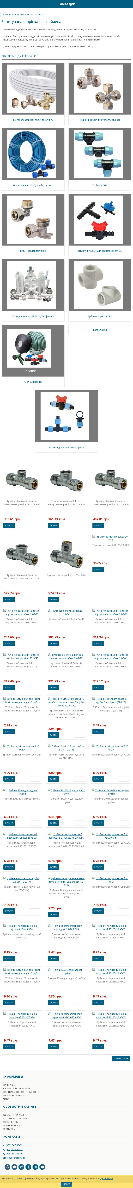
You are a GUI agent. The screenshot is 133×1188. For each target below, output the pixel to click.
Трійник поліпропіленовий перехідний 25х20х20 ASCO (111, 936)
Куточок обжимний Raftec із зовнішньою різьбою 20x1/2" (66, 665)
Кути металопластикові (33, 250)
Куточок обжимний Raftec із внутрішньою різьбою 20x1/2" (111, 621)
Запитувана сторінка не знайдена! (28, 14)
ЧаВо (6, 1099)
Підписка (9, 1129)
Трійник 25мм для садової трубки (66, 978)
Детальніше (106, 1178)
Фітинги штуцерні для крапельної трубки (100, 250)
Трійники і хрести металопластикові (100, 119)
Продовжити (121, 1058)
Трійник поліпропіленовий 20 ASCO (111, 754)
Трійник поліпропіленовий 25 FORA (111, 886)
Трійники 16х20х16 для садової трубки (66, 800)
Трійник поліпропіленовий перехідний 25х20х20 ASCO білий (66, 844)
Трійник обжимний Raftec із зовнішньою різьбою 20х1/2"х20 (111, 502)
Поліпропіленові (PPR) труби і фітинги (33, 316)
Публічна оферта (13, 1095)
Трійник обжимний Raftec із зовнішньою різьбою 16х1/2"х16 (22, 502)
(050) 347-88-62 (14, 1145)
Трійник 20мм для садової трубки (22, 798)
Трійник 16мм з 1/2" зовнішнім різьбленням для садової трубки (22, 709)
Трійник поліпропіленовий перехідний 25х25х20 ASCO (111, 980)
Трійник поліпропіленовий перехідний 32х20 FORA (22, 1024)
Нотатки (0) (10, 1121)
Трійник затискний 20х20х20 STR (111, 545)
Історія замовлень (15, 1118)
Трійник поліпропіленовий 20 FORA (22, 754)
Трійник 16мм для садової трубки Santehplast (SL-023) (110, 709)
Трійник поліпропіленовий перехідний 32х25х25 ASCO (66, 1024)
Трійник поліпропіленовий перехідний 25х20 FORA (66, 936)
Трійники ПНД (99, 185)
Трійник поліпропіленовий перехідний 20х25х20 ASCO (111, 1024)
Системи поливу (33, 381)
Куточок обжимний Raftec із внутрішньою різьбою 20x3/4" (111, 665)
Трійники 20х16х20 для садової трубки (111, 800)
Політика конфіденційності (21, 1091)
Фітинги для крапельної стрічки (66, 447)
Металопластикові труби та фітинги (33, 119)
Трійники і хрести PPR (100, 316)
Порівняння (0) (12, 1125)
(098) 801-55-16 (14, 1153)
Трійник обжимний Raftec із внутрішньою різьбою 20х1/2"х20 (22, 577)
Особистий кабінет (15, 1114)
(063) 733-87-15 (14, 1149)
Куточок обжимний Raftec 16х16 (66, 619)
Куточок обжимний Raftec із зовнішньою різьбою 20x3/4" (22, 665)
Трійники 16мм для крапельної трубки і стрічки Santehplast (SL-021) (66, 893)
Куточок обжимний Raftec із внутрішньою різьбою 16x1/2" (22, 621)
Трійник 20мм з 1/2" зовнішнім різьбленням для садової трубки (22, 980)
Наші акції (9, 1084)
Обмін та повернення (16, 1088)
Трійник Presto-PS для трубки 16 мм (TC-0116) (66, 756)
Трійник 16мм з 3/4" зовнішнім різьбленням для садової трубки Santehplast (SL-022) (66, 714)
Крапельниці (100, 329)
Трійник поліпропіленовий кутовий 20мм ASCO (22, 936)
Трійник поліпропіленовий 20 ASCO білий (111, 844)
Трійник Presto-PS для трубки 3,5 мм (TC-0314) (22, 888)
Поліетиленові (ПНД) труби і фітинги (33, 185)
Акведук (67, 4)
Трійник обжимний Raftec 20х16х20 (66, 575)
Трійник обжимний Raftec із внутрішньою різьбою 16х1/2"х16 (66, 502)
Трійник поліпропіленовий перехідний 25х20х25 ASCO (22, 844)
